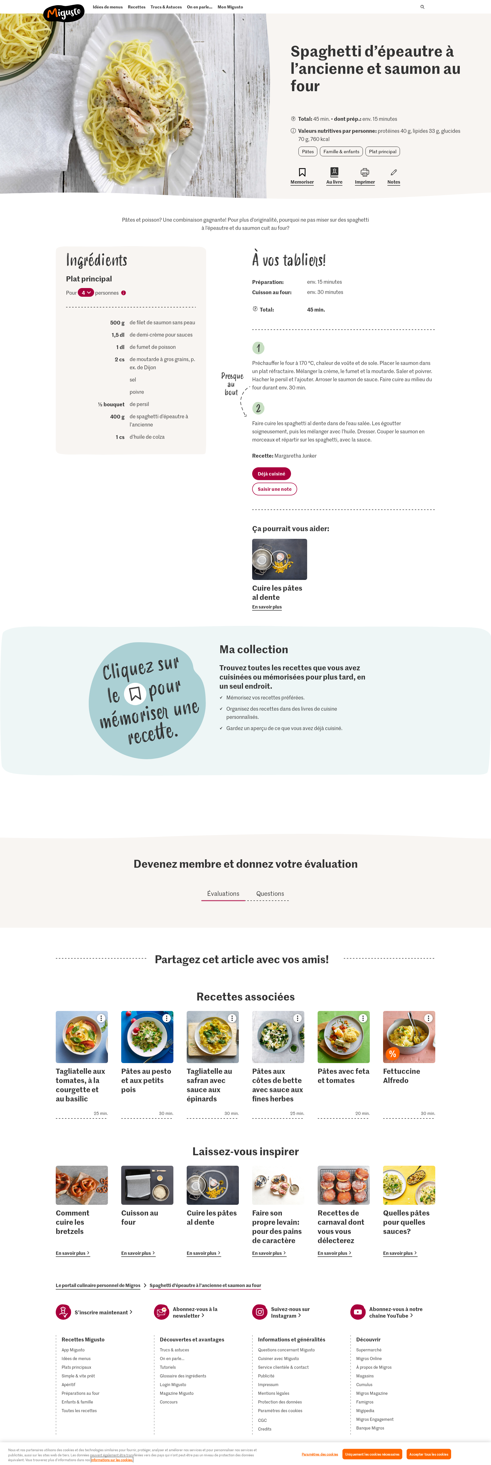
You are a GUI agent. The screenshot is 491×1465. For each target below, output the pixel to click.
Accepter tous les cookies (428, 1453)
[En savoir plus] (279, 597)
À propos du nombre (123, 293)
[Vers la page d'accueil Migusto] (64, 9)
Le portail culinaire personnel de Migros (98, 1285)
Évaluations (223, 893)
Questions (270, 893)
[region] (245, 1453)
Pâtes (308, 151)
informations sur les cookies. (112, 1459)
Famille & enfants (341, 151)
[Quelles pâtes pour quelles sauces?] (409, 1211)
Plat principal (382, 151)
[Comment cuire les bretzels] (82, 1211)
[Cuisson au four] (147, 1211)
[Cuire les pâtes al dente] (213, 1211)
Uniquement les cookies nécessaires (372, 1453)
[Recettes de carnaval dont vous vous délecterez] (344, 1211)
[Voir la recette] (82, 1065)
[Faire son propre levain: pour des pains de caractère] (278, 1211)
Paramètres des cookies (280, 1410)
